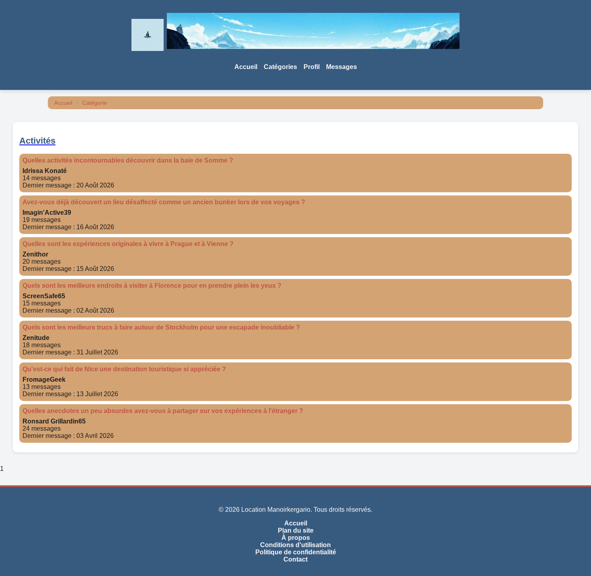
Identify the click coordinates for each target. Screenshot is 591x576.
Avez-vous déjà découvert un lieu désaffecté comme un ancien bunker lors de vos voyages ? (164, 202)
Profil (312, 66)
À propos (295, 537)
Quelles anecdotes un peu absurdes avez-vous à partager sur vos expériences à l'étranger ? (163, 410)
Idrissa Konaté (45, 170)
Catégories (280, 66)
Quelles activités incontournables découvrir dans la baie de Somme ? (128, 160)
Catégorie (94, 103)
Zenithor (35, 254)
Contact (295, 559)
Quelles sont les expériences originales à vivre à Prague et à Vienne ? (128, 243)
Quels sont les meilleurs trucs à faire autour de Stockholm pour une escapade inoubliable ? (161, 327)
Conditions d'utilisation (295, 544)
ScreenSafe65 (44, 296)
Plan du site (296, 530)
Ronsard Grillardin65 (54, 421)
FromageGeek (44, 379)
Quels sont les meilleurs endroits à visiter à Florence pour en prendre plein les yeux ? (152, 285)
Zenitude (36, 337)
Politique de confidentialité (295, 552)
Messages (341, 66)
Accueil (245, 66)
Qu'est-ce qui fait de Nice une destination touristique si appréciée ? (124, 369)
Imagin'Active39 (47, 212)
